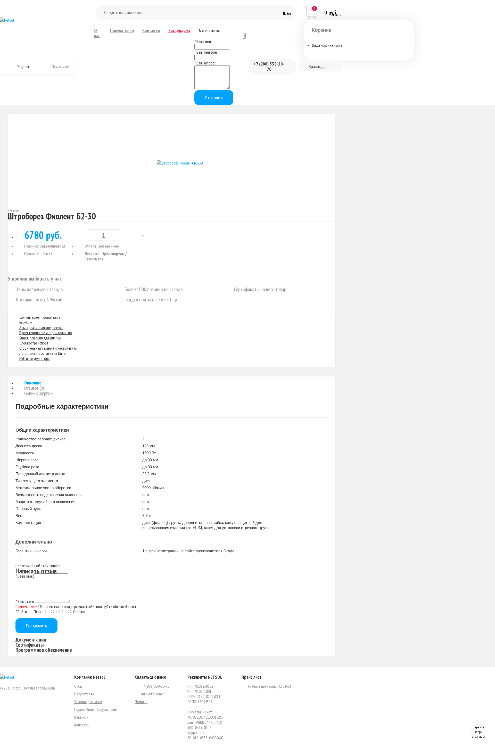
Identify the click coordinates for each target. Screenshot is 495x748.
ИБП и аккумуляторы (34, 358)
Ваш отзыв (26, 601)
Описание (33, 383)
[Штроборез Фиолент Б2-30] (179, 163)
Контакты (151, 30)
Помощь (141, 701)
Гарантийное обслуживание (95, 709)
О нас (97, 33)
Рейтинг (24, 611)
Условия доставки (88, 701)
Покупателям (122, 30)
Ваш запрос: (205, 62)
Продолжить (36, 626)
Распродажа (179, 30)
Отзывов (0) (34, 388)
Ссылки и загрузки (38, 393)
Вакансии (81, 717)
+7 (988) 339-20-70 (269, 66)
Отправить (214, 98)
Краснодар (318, 66)
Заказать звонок (209, 30)
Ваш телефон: (207, 52)
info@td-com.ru (153, 693)
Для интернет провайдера (39, 317)
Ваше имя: (204, 41)
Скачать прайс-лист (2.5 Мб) (269, 686)
